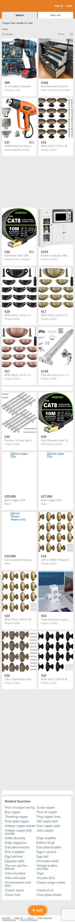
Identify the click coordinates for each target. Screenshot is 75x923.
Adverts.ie (17, 6)
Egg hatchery (14, 856)
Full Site (6, 918)
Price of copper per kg (20, 807)
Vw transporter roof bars (18, 884)
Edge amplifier (46, 838)
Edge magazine (15, 842)
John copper (45, 830)
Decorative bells (48, 861)
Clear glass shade (49, 894)
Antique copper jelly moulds (18, 832)
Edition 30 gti (45, 842)
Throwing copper (16, 816)
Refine (61, 34)
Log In (69, 6)
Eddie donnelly (15, 838)
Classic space (14, 890)
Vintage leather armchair (47, 867)
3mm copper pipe (48, 826)
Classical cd (45, 890)
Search (19, 15)
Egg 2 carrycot (46, 852)
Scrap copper (46, 807)
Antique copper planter (20, 826)
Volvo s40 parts (15, 878)
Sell (38, 910)
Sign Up (59, 6)
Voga (40, 873)
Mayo (7, 504)
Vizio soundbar (15, 873)
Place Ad (55, 15)
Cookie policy (9, 920)
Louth (17, 90)
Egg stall (42, 856)
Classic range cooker (51, 882)
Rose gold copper (17, 821)
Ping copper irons (49, 816)
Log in (30, 918)
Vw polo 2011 (46, 878)
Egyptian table (14, 861)
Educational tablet (49, 847)
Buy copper (12, 812)
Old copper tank (47, 821)
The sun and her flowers (16, 867)
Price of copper (47, 812)
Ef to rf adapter (15, 852)
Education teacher (17, 847)
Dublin (66, 90)
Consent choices (29, 920)
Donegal (25, 259)
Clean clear (13, 894)
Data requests (45, 918)
